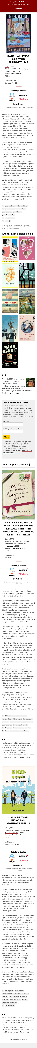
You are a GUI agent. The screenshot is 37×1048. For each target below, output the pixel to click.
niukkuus (5, 1000)
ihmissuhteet (6, 209)
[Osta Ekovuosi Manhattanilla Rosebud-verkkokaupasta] (24, 858)
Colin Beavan (9, 1005)
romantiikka (14, 722)
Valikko (18, 9)
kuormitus (25, 994)
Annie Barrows (10, 731)
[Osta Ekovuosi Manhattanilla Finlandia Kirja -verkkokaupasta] (12, 858)
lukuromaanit (27, 719)
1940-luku (8, 716)
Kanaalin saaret (18, 728)
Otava (7, 66)
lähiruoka (23, 996)
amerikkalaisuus (10, 206)
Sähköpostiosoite (11, 429)
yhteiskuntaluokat (8, 215)
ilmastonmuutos (7, 994)
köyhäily (5, 996)
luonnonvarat (14, 996)
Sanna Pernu (17, 74)
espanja (7, 221)
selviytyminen (7, 212)
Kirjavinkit (20, 2)
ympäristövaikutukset (9, 1002)
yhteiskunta (17, 212)
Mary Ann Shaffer (23, 731)
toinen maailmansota (20, 725)
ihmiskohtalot (22, 206)
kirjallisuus (17, 716)
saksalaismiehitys (26, 722)
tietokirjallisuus (15, 1000)
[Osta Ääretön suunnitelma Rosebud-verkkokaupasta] (24, 96)
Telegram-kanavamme (24, 417)
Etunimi (6, 421)
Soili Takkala (17, 835)
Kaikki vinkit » (14, 393)
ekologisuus (9, 990)
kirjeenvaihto (6, 719)
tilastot (24, 1000)
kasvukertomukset (19, 209)
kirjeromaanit (17, 719)
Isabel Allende (10, 218)
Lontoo (28, 728)
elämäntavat (19, 990)
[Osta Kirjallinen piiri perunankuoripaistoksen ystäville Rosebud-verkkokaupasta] (24, 571)
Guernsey (8, 728)
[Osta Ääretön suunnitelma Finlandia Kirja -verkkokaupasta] (12, 96)
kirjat (24, 716)
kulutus (17, 994)
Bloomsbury (10, 546)
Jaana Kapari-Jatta (19, 548)
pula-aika (5, 722)
